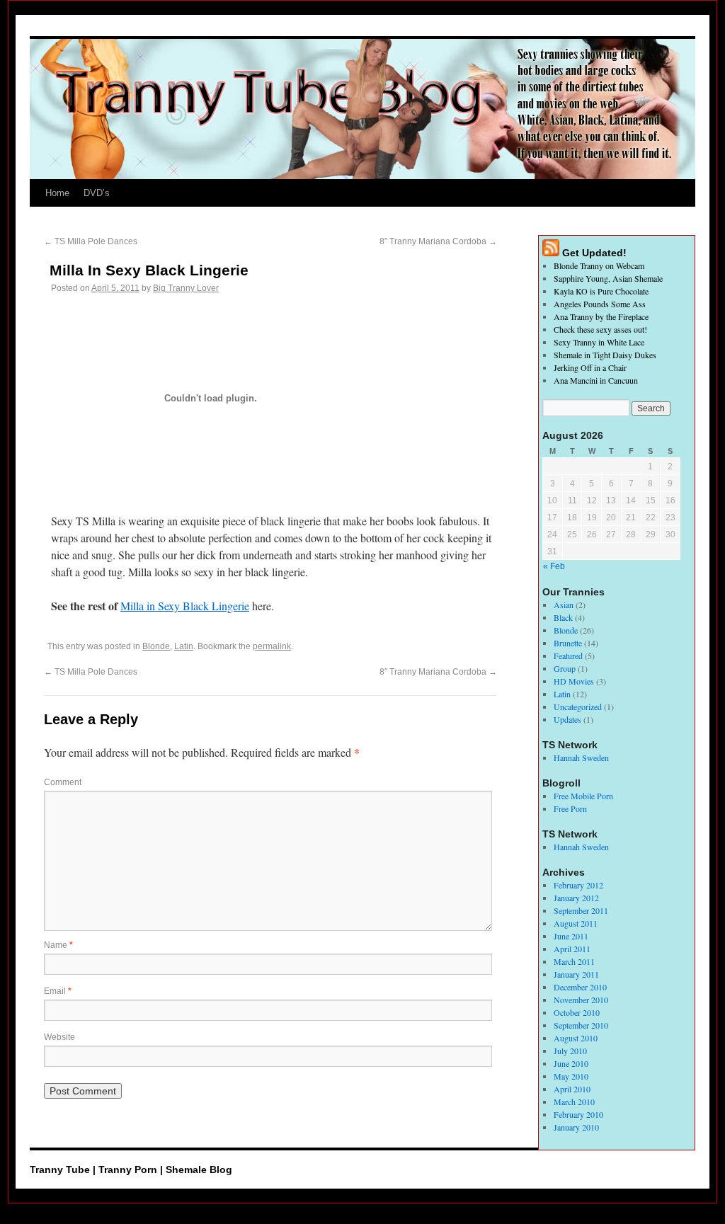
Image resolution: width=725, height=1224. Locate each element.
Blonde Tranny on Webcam (599, 265)
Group (565, 668)
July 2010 (570, 1050)
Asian (563, 604)
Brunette (568, 642)
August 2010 (576, 1037)
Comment (62, 782)
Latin (183, 646)
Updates (567, 719)
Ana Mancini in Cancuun (596, 380)
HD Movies (574, 681)
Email (58, 991)
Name (58, 945)
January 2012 (576, 897)
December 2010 (580, 987)
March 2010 (574, 1101)
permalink (272, 646)
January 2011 (576, 974)
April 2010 (572, 1088)
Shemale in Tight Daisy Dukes (605, 354)
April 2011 (572, 948)
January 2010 (576, 1127)
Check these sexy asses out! (600, 329)
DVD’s (97, 193)
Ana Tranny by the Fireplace (601, 316)
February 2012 (578, 885)
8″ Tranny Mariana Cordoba (438, 241)
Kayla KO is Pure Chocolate (601, 291)
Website (59, 1037)
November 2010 (581, 999)
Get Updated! (594, 252)
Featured (568, 655)
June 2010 (571, 1063)
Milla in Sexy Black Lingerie (184, 605)
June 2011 (571, 936)
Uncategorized (578, 706)
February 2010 (578, 1114)
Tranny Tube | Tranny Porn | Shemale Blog (131, 1169)
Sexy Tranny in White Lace (599, 342)
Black (563, 617)
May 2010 (571, 1076)
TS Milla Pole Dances (90, 241)
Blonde (156, 646)
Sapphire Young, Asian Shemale (608, 278)
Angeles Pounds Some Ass (600, 303)
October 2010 (577, 1012)
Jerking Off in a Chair (590, 367)
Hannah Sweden (581, 757)
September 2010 (581, 1025)
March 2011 (574, 961)
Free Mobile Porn (583, 795)
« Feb (554, 566)
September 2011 (581, 910)
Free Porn (570, 808)
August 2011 (576, 923)
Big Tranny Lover (186, 288)
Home (57, 193)
